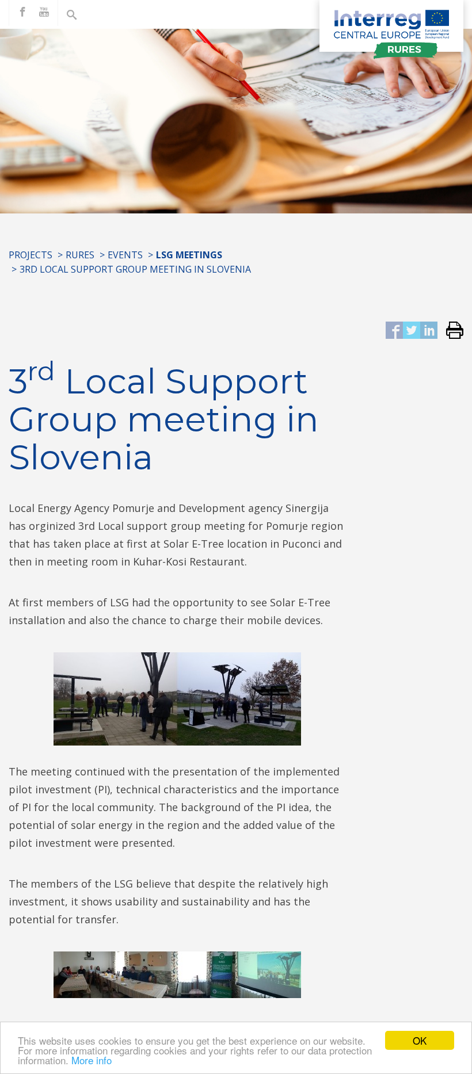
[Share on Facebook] (394, 331)
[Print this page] (450, 331)
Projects (30, 255)
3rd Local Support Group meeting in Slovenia (135, 269)
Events (125, 255)
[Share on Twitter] (411, 331)
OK (420, 1040)
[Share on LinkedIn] (428, 331)
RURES (80, 255)
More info (91, 1060)
